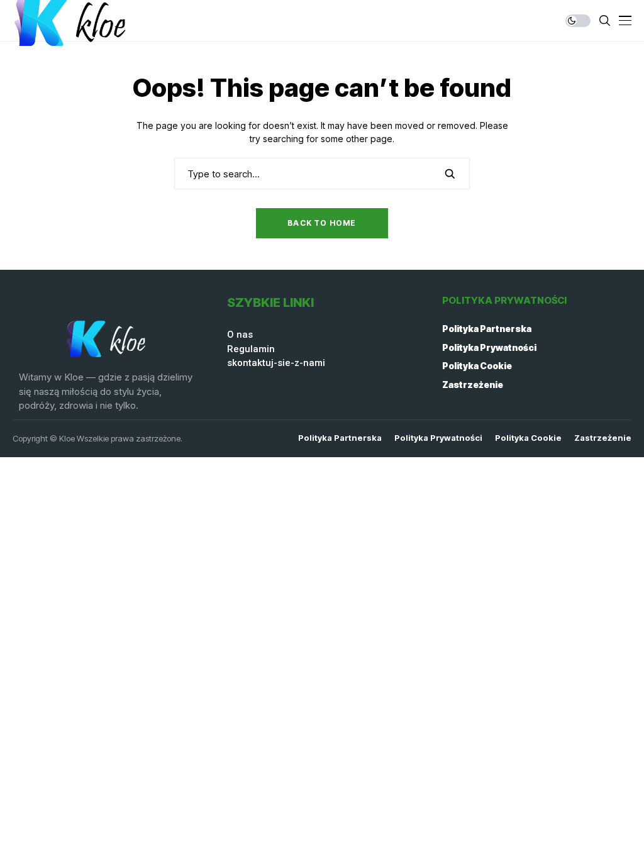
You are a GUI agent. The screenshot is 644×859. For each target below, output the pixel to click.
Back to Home (321, 223)
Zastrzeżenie (472, 384)
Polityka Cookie (477, 365)
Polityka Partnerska (486, 328)
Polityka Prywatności (489, 347)
